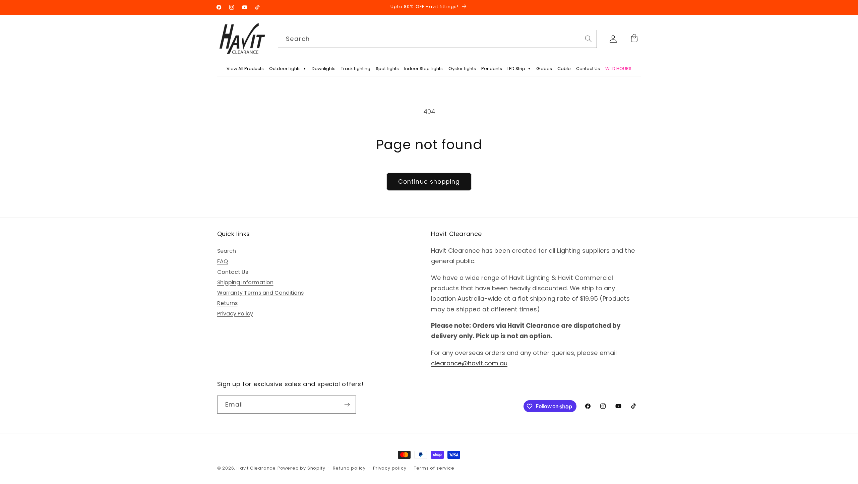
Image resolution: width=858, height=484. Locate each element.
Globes (544, 68)
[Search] (588, 38)
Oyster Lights (462, 68)
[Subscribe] (347, 405)
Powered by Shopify (301, 468)
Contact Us (588, 68)
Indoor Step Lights (423, 68)
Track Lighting (355, 68)
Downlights (323, 68)
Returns (227, 303)
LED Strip (519, 68)
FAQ (222, 261)
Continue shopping (429, 182)
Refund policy (349, 468)
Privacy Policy (235, 314)
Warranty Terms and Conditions (260, 293)
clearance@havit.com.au (469, 363)
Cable (564, 68)
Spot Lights (387, 68)
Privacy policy (389, 468)
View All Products (245, 68)
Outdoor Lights (287, 68)
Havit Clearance (256, 468)
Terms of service (434, 468)
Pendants (491, 68)
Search (226, 251)
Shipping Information (245, 282)
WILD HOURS (618, 68)
